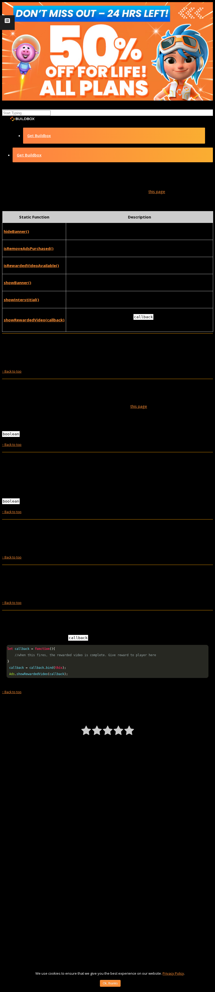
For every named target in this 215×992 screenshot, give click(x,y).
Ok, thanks (110, 983)
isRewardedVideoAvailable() (31, 265)
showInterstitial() (21, 299)
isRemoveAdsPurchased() (28, 248)
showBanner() (17, 282)
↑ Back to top (12, 371)
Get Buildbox (39, 135)
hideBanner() (16, 231)
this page (156, 191)
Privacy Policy (173, 973)
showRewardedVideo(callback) (34, 319)
